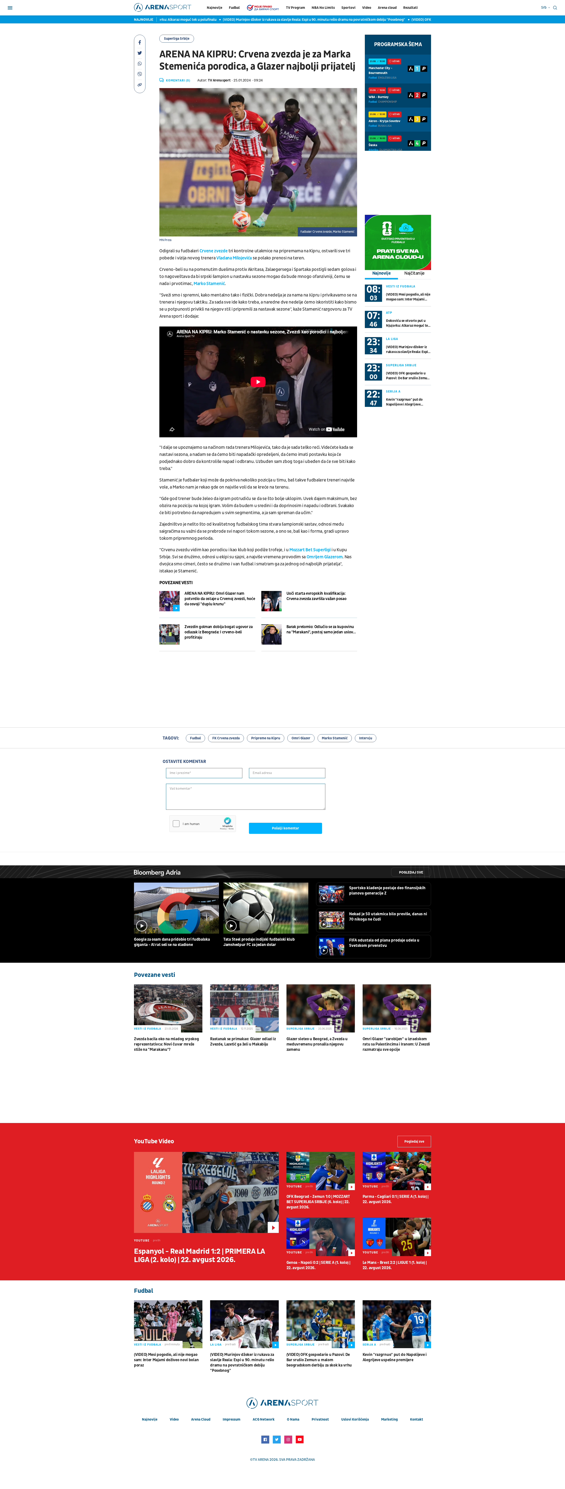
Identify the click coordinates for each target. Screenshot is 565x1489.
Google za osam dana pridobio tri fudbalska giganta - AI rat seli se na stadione (172, 942)
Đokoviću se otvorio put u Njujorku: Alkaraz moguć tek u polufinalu (408, 323)
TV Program (295, 8)
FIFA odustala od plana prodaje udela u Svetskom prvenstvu (384, 943)
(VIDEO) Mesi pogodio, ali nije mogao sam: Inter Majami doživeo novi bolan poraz (408, 297)
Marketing (389, 1419)
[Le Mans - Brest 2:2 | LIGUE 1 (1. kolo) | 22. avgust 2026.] (397, 1237)
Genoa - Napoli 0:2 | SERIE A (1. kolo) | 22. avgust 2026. (318, 1265)
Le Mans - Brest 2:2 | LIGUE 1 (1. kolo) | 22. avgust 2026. (395, 1265)
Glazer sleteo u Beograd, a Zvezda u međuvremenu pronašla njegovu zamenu (317, 1044)
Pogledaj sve (411, 872)
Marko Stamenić (209, 283)
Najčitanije (414, 273)
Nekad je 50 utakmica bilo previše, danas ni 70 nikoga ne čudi (388, 917)
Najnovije (214, 8)
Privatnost (320, 1419)
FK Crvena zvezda (226, 738)
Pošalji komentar (285, 828)
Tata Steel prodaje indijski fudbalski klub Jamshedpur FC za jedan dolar (259, 942)
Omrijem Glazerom (325, 557)
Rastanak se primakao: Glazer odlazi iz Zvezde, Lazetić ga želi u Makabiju (243, 1041)
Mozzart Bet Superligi (310, 550)
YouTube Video (154, 1141)
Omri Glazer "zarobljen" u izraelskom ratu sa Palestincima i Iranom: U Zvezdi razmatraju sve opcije (396, 1044)
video (174, 1419)
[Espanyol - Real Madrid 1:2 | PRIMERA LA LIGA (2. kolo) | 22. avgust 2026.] (206, 1192)
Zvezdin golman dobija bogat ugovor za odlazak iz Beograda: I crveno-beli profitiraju (219, 632)
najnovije (149, 1419)
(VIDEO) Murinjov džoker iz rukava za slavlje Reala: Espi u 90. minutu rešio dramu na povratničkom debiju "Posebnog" (279, 19)
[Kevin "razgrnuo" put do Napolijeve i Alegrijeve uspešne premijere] (397, 1324)
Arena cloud (387, 8)
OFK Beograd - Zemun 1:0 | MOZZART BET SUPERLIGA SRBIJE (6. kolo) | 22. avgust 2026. (318, 1202)
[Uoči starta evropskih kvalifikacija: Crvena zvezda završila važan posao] (271, 601)
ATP (389, 313)
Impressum (231, 1419)
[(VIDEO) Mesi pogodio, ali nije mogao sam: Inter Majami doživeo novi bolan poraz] (168, 1324)
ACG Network (264, 1419)
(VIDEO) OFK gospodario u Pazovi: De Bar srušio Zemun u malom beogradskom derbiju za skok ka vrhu (407, 376)
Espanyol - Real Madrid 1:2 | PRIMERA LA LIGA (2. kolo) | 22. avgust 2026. (199, 1255)
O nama (293, 1419)
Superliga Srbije (176, 38)
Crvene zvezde (214, 251)
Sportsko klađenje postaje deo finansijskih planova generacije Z (387, 890)
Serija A (393, 391)
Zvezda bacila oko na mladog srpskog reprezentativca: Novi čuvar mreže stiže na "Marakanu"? (166, 1044)
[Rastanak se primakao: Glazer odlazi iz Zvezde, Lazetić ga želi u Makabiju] (244, 1008)
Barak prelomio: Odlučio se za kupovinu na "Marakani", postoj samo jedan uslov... (321, 629)
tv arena (261, 1459)
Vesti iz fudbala (400, 286)
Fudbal (234, 8)
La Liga (392, 339)
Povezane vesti (175, 582)
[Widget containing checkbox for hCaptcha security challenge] (202, 823)
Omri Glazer (301, 738)
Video (366, 8)
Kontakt (416, 1419)
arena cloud (200, 1419)
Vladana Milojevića (234, 258)
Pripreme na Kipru (265, 738)
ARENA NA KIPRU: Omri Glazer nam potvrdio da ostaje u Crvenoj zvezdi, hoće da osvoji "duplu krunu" (220, 599)
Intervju (365, 738)
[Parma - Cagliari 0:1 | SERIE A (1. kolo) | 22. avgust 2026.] (397, 1171)
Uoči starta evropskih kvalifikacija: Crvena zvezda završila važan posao (316, 596)
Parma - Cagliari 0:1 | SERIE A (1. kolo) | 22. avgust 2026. (395, 1199)
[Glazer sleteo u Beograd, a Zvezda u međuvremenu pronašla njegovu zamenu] (320, 1008)
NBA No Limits (323, 8)
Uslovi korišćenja (355, 1419)
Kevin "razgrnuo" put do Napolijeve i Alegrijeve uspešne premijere (404, 402)
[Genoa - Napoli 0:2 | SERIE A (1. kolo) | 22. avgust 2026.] (320, 1237)
